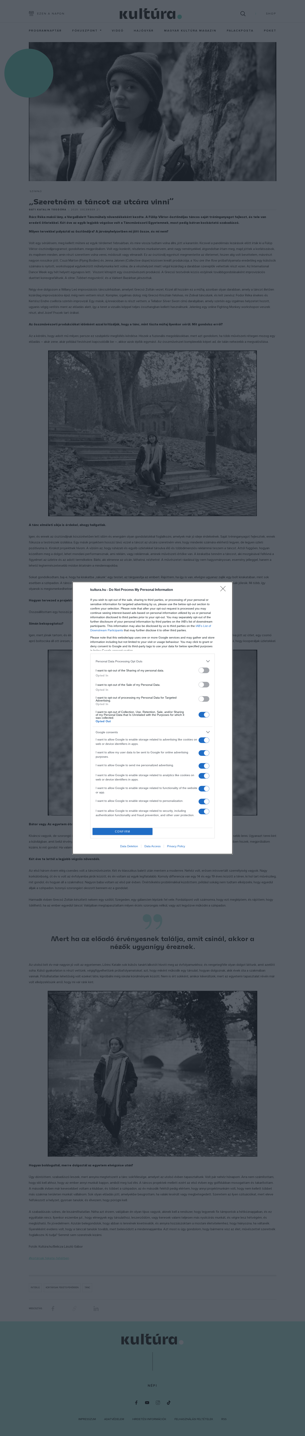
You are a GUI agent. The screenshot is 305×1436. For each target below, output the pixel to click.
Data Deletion (129, 846)
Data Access (152, 846)
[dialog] (152, 718)
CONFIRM (122, 831)
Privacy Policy (176, 846)
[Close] (224, 590)
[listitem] (152, 661)
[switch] (204, 670)
